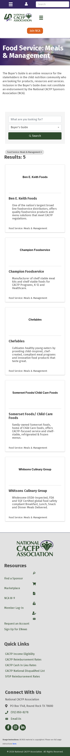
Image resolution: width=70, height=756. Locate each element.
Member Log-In (14, 607)
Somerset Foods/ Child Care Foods (31, 416)
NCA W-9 (9, 598)
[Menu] (10, 4)
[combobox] (35, 127)
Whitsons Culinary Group (28, 491)
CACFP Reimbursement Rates (23, 659)
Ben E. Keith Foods (23, 198)
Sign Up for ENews (15, 629)
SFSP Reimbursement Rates (22, 676)
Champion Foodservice (26, 271)
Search (36, 135)
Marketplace (12, 588)
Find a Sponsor (13, 578)
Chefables (17, 341)
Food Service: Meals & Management (23, 152)
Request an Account (16, 623)
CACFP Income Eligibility (20, 654)
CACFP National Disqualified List (25, 670)
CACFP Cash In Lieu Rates (20, 665)
